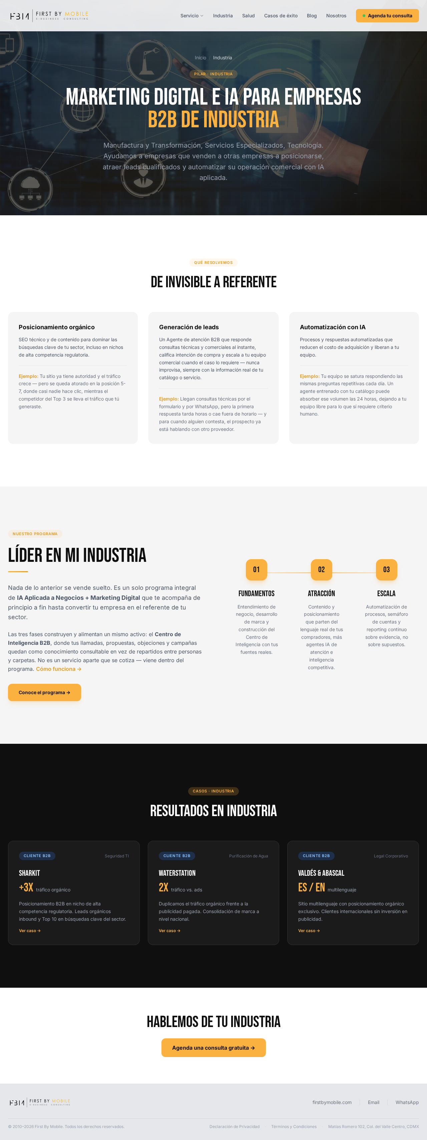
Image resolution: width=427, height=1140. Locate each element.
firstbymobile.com (332, 1102)
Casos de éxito (281, 15)
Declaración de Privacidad (234, 1126)
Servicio (189, 15)
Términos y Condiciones (294, 1126)
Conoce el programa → (44, 692)
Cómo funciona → (59, 668)
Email (373, 1102)
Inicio (200, 57)
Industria (223, 15)
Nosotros (336, 15)
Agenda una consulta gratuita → (213, 1047)
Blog (312, 15)
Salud (248, 15)
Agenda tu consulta (390, 15)
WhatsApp (407, 1102)
